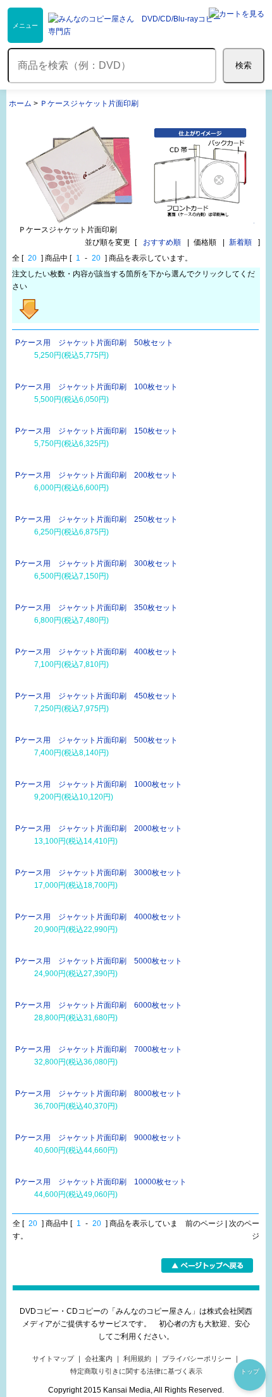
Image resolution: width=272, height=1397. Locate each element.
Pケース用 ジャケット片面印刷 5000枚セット (98, 961)
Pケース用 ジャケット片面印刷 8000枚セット (98, 1093)
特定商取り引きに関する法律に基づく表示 (136, 1371)
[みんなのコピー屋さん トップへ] (136, 25)
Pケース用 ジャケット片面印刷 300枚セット (96, 563)
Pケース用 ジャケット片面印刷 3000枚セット (98, 872)
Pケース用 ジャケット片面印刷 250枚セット (96, 519)
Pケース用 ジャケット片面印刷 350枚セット (96, 607)
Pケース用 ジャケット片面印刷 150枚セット (96, 431)
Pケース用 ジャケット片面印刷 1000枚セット (98, 784)
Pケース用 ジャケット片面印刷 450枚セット (96, 696)
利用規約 (137, 1358)
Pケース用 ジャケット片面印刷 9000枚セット (98, 1137)
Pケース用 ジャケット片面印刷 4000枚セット (98, 916)
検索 (243, 65)
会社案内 (99, 1358)
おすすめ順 (162, 242)
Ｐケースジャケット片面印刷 (89, 103)
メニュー (25, 25)
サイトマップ (53, 1358)
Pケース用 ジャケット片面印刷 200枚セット (96, 475)
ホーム (20, 103)
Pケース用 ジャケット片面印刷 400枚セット (96, 651)
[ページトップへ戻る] (207, 1270)
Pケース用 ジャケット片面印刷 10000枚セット (101, 1181)
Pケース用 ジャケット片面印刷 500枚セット (96, 740)
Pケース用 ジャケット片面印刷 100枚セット (96, 386)
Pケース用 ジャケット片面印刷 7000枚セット (98, 1049)
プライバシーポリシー (197, 1358)
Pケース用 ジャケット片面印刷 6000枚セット (98, 1005)
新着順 (240, 242)
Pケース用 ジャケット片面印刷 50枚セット (94, 342)
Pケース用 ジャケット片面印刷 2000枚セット (98, 828)
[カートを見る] (236, 25)
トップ (249, 1371)
